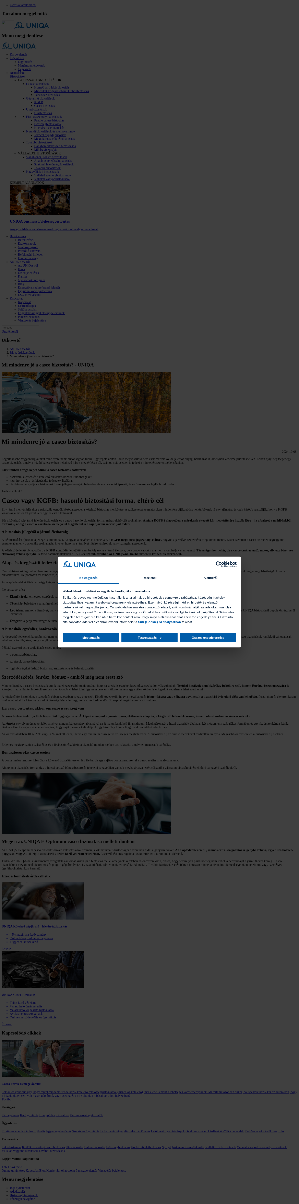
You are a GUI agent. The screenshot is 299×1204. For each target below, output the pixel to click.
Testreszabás (147, 637)
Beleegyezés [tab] (88, 578)
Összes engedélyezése (208, 637)
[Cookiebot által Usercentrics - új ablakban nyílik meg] (219, 564)
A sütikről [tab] (210, 578)
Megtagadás (91, 637)
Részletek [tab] (150, 578)
